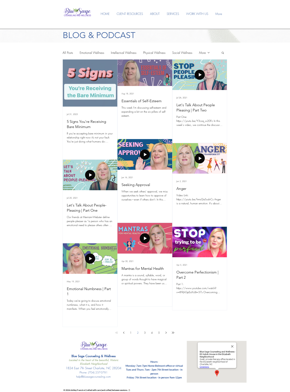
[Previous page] (124, 333)
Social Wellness (182, 52)
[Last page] (173, 333)
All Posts (68, 52)
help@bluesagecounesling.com (93, 376)
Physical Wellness (154, 52)
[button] (155, 14)
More (202, 52)
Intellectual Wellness (123, 52)
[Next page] (166, 333)
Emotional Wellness (92, 52)
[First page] (117, 333)
